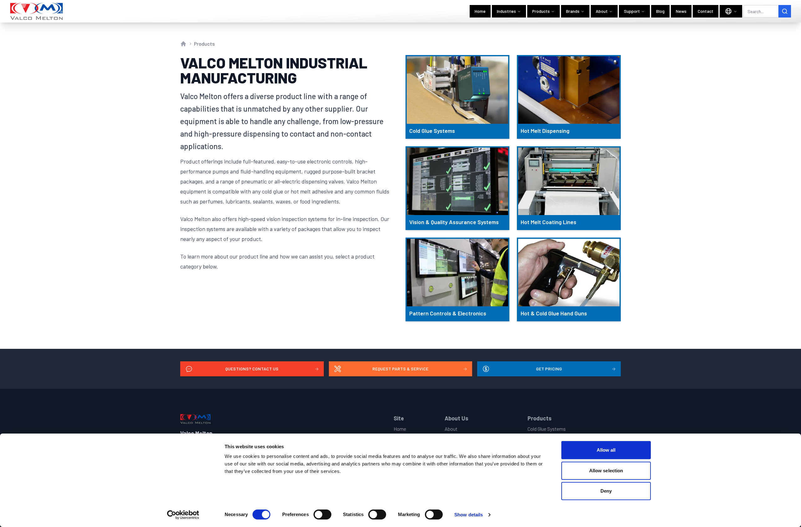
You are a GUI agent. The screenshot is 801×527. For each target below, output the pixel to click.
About (602, 11)
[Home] (37, 11)
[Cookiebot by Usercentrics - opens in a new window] (183, 514)
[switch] (322, 514)
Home (480, 11)
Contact (705, 11)
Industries (506, 11)
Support (632, 11)
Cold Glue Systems (547, 429)
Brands (572, 11)
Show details (468, 514)
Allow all (606, 450)
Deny (606, 491)
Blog (660, 11)
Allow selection (606, 470)
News (681, 11)
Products (541, 11)
